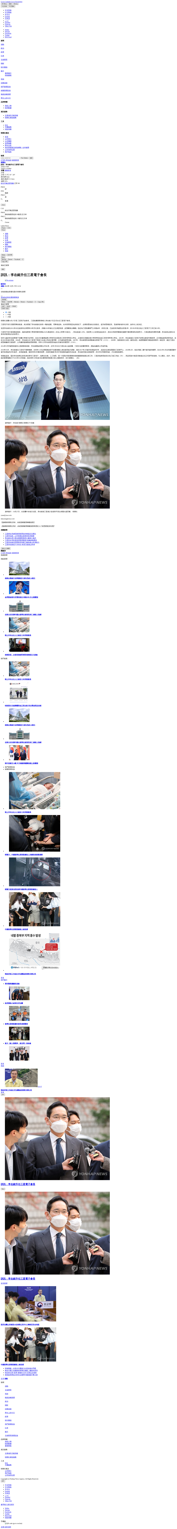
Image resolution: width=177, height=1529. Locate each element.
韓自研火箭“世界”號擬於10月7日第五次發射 (21, 1373)
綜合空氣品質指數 (7, 183)
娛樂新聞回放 (6, 90)
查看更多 (8, 170)
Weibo (7, 30)
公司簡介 (8, 139)
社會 (2, 56)
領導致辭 (8, 143)
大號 (9, 317)
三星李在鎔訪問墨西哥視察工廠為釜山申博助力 (22, 542)
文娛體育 (4, 60)
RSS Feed (8, 37)
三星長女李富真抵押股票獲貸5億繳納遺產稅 (21, 540)
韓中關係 (4, 67)
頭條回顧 (4, 83)
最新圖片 (8, 73)
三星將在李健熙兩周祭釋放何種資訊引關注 (20, 534)
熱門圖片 (4, 980)
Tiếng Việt (8, 1501)
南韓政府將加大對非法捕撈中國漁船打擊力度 (21, 1375)
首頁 (6, 137)
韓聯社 (3, 162)
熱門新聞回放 (6, 87)
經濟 (2, 52)
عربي (7, 1495)
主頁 (2, 1378)
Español (7, 1497)
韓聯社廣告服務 (10, 117)
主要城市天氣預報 (11, 115)
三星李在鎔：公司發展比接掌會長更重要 (19, 536)
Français (7, 1499)
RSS (6, 125)
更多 (2, 978)
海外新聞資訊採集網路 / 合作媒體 (17, 147)
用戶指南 (8, 152)
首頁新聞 (4, 1283)
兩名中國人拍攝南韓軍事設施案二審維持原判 (21, 1370)
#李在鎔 (8, 160)
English (7, 1491)
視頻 (2, 79)
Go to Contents (6, 2)
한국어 (7, 1489)
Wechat (7, 31)
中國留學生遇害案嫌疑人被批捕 (12, 1364)
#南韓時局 (15, 160)
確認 (3, 269)
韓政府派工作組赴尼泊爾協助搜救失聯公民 (16, 1090)
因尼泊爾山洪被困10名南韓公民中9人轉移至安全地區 (20, 1324)
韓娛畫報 (8, 75)
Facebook (8, 33)
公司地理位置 (10, 150)
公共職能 (8, 141)
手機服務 (8, 127)
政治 (2, 48)
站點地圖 (8, 129)
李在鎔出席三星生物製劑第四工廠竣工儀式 (20, 538)
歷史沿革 (8, 145)
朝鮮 (2, 63)
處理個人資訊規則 (7, 1504)
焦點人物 (8, 106)
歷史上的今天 (6, 98)
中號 (9, 314)
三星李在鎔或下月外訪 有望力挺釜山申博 (20, 544)
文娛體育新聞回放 (11, 1435)
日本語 (7, 1493)
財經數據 (8, 108)
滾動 (2, 44)
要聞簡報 (8, 1446)
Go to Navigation (16, 2)
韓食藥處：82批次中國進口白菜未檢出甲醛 (20, 1368)
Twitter (7, 35)
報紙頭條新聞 (6, 94)
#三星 (3, 160)
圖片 (2, 71)
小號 (9, 312)
